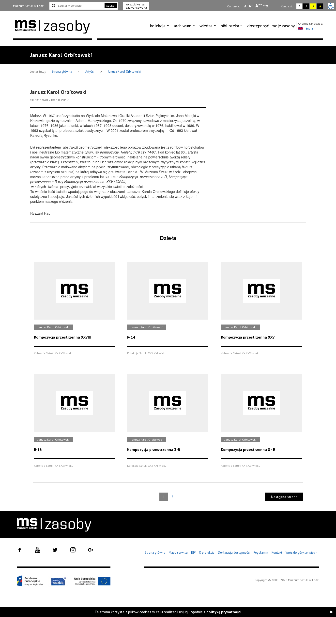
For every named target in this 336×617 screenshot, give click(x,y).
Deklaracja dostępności (234, 552)
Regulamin (261, 552)
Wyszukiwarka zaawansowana (136, 5)
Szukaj (110, 5)
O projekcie (206, 552)
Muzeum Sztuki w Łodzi (28, 6)
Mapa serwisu (178, 552)
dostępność (258, 26)
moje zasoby (283, 26)
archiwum (182, 26)
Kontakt (277, 552)
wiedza (206, 26)
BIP (193, 552)
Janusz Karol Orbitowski (124, 71)
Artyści (89, 71)
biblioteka (230, 26)
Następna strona (284, 497)
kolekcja (158, 26)
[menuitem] (160, 26)
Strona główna (62, 71)
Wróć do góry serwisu (302, 552)
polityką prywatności (223, 612)
